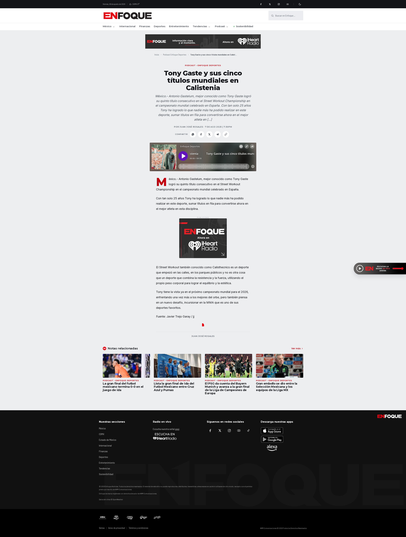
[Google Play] (272, 439)
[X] (269, 4)
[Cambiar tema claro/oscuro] (299, 4)
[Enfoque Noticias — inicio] (127, 15)
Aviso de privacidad (116, 528)
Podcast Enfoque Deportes (174, 54)
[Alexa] (272, 447)
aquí (177, 428)
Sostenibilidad (244, 26)
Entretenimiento (179, 26)
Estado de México (107, 439)
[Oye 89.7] (130, 517)
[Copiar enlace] (225, 134)
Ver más (296, 348)
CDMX (101, 434)
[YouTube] (287, 4)
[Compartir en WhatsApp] (192, 134)
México (107, 26)
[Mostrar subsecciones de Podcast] (227, 26)
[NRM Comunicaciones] (102, 517)
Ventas (102, 528)
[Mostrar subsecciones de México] (114, 26)
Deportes (159, 26)
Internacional (127, 26)
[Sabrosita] (157, 517)
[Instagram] (278, 4)
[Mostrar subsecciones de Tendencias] (209, 26)
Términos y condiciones (138, 528)
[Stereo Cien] (143, 517)
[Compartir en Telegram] (217, 134)
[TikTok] (248, 430)
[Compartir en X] (209, 134)
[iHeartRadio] (165, 436)
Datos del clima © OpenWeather (111, 499)
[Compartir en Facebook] (201, 134)
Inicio (156, 54)
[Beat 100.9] (116, 517)
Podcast (220, 26)
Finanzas (144, 26)
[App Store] (272, 430)
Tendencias (200, 26)
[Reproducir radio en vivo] (359, 268)
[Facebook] (260, 4)
